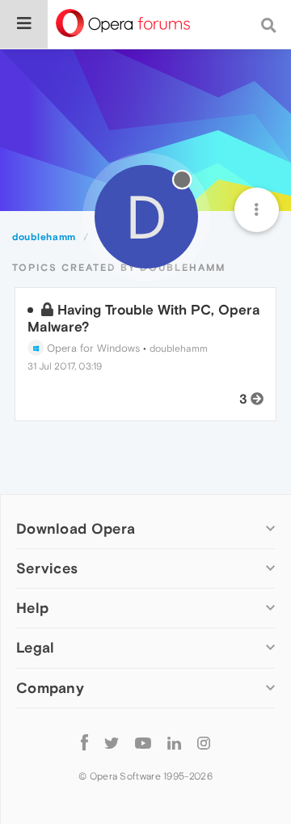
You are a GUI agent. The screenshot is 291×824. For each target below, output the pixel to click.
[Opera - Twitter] (111, 742)
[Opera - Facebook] (84, 743)
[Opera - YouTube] (143, 742)
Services (47, 568)
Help (32, 607)
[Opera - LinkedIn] (174, 742)
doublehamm (179, 348)
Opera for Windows (92, 348)
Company (50, 687)
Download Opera (75, 528)
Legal (35, 647)
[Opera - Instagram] (203, 742)
